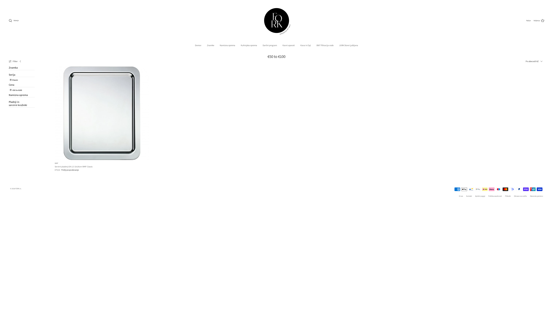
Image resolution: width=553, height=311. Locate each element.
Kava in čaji (305, 45)
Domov (198, 45)
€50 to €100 (17, 90)
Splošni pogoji (480, 196)
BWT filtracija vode (325, 45)
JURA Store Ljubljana (348, 45)
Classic (15, 80)
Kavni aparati (289, 45)
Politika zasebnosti (495, 196)
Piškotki (508, 196)
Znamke (210, 45)
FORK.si (18, 188)
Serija (12, 74)
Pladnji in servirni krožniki (18, 103)
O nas (461, 196)
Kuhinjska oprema (249, 45)
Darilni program (270, 45)
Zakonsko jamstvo (536, 196)
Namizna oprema (227, 45)
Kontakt (469, 196)
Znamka (13, 67)
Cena (11, 84)
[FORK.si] (276, 20)
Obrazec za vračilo (520, 196)
